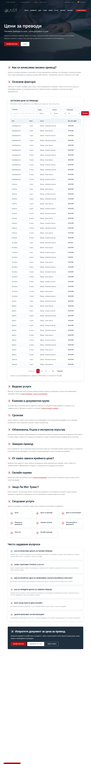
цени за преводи (26, 394)
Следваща (60, 371)
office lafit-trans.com (40, 2)
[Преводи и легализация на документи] (11, 10)
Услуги (26, 10)
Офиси (51, 10)
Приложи (85, 113)
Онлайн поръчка (81, 10)
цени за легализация (40, 394)
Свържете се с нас (69, 2)
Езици (45, 10)
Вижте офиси (52, 644)
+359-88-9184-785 (25, 2)
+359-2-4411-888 (10, 2)
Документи (33, 10)
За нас (56, 10)
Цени (39, 10)
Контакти (70, 10)
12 (52, 371)
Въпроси (62, 10)
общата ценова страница (50, 408)
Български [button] (82, 2)
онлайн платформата (40, 477)
